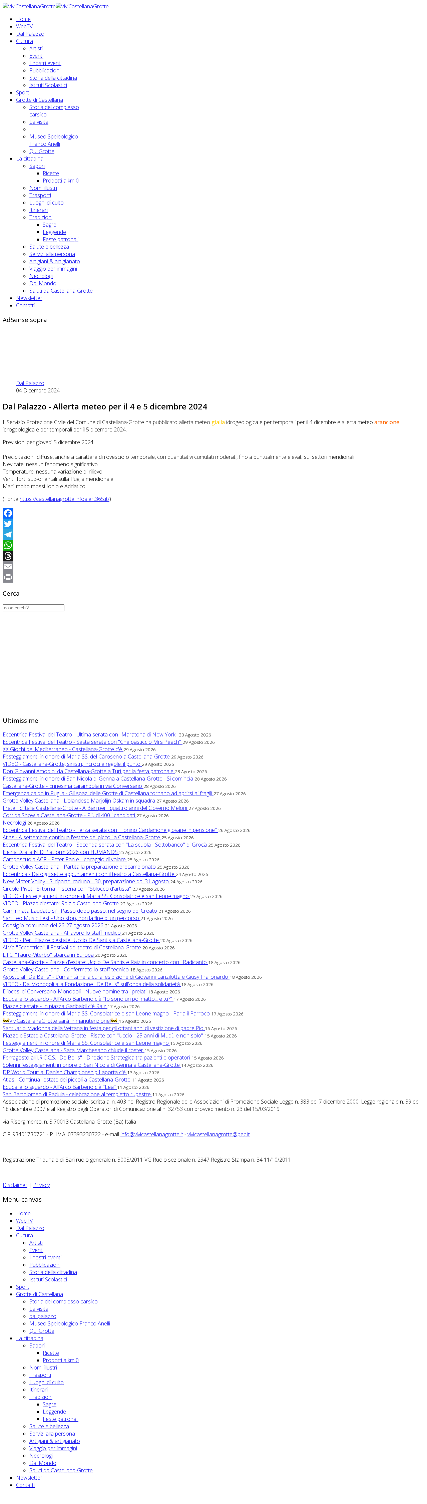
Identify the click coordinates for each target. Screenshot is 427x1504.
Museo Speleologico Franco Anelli (53, 140)
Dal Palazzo (30, 33)
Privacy (41, 1185)
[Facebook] (213, 513)
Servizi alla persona (52, 254)
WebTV (24, 26)
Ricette (51, 173)
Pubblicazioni (44, 70)
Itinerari (38, 210)
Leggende (54, 232)
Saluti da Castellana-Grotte (61, 290)
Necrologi (41, 276)
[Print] (213, 577)
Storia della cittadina (53, 77)
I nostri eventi (45, 63)
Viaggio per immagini (53, 268)
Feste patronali (60, 239)
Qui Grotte (41, 151)
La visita (38, 121)
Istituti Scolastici (48, 85)
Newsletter (29, 298)
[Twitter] (213, 524)
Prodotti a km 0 (61, 180)
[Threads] (213, 556)
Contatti (25, 305)
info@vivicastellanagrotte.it (151, 1134)
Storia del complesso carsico (63, 1301)
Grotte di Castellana (39, 99)
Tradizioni (40, 217)
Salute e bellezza (49, 246)
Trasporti (40, 195)
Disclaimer (15, 1185)
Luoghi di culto (46, 202)
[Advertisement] (124, 345)
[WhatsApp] (213, 545)
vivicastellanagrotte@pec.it (218, 1134)
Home (23, 19)
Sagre (49, 224)
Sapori (37, 166)
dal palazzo (42, 1316)
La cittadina (29, 158)
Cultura (24, 41)
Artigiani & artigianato (54, 261)
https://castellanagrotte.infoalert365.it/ (64, 499)
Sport (22, 92)
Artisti (36, 48)
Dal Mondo (42, 283)
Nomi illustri (43, 188)
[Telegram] (213, 534)
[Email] (213, 566)
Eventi (36, 55)
